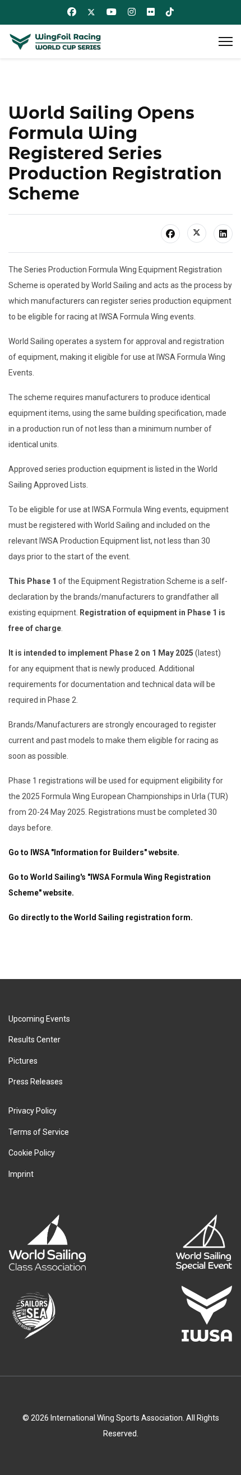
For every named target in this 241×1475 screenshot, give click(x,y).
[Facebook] (71, 11)
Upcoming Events (39, 1018)
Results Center (34, 1039)
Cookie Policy (31, 1152)
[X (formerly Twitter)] (196, 233)
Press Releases (35, 1081)
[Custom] (170, 11)
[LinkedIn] (223, 233)
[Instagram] (132, 11)
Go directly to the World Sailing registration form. (100, 917)
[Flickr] (151, 11)
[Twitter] (91, 12)
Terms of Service (38, 1132)
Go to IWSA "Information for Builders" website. (93, 852)
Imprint (21, 1174)
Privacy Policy (32, 1110)
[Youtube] (111, 11)
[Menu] (226, 41)
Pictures (23, 1060)
